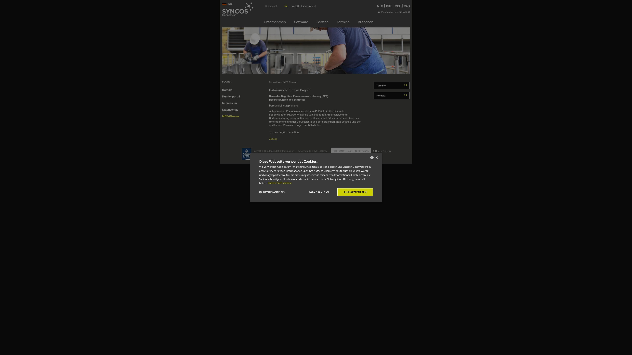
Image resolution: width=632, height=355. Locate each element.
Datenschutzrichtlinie (279, 183)
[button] (272, 192)
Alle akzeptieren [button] (355, 192)
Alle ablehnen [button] (319, 191)
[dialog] (316, 177)
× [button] (376, 157)
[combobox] (372, 157)
